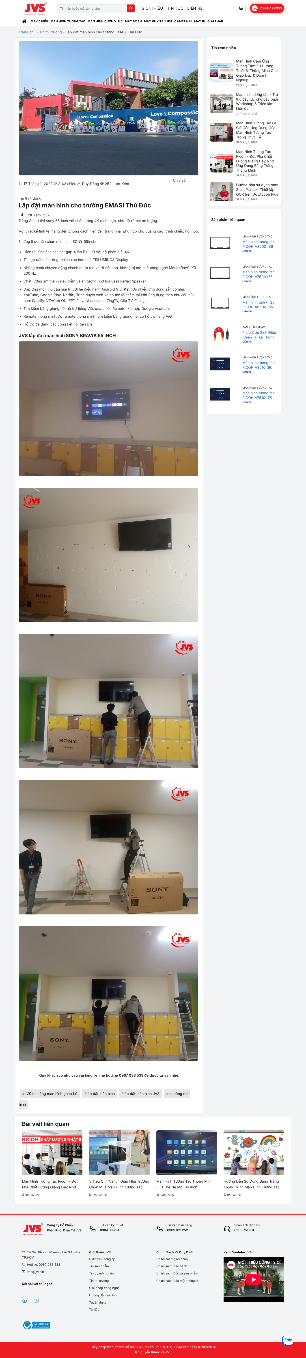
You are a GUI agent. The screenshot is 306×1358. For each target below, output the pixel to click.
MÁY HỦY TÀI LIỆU (158, 21)
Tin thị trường (50, 32)
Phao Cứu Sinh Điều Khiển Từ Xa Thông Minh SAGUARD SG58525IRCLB (259, 339)
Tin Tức (175, 8)
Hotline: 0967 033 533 (43, 1264)
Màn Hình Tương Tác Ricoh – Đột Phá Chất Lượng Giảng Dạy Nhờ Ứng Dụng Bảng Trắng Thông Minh (255, 160)
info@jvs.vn (35, 1272)
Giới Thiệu (152, 8)
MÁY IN (199, 21)
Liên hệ (195, 8)
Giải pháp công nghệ (104, 1288)
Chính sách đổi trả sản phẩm (177, 1273)
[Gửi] (131, 8)
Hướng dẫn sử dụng (104, 1295)
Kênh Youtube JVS (238, 1252)
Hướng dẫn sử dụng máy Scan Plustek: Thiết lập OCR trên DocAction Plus (257, 189)
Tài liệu (94, 1309)
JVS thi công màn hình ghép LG (51, 1093)
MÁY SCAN (133, 21)
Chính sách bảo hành (171, 1266)
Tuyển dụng (98, 1302)
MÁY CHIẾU (39, 21)
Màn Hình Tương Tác (68, 21)
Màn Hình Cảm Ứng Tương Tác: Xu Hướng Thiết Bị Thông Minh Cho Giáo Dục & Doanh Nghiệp (257, 70)
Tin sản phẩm (99, 1266)
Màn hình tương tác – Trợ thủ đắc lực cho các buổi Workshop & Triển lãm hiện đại (257, 101)
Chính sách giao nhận (172, 1259)
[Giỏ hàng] (241, 8)
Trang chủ (27, 32)
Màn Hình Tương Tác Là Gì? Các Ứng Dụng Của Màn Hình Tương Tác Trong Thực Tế (256, 130)
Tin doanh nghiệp (102, 1273)
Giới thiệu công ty (102, 1259)
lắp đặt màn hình (101, 1093)
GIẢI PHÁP (215, 21)
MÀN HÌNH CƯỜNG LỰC (105, 21)
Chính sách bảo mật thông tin (177, 1281)
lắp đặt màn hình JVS (141, 1093)
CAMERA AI (183, 21)
